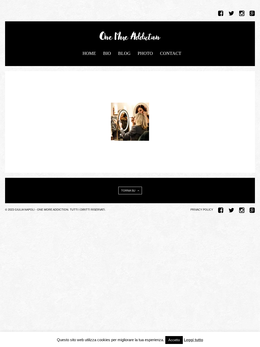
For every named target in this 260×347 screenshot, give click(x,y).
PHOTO (145, 53)
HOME (89, 53)
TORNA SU (128, 190)
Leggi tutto (193, 340)
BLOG (124, 53)
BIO (107, 53)
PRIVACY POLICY (201, 209)
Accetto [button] (174, 340)
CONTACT (170, 53)
